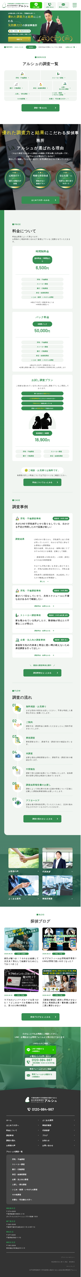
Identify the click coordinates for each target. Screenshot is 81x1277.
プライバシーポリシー (68, 1257)
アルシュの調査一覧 (14, 1152)
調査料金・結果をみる (42, 606)
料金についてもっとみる (42, 482)
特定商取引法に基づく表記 (59, 1262)
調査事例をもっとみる (42, 673)
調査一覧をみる (40, 108)
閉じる (42, 581)
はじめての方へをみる (40, 200)
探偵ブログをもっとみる (40, 1017)
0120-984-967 (43, 1109)
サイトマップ (71, 1266)
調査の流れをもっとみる (42, 819)
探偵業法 (72, 1262)
